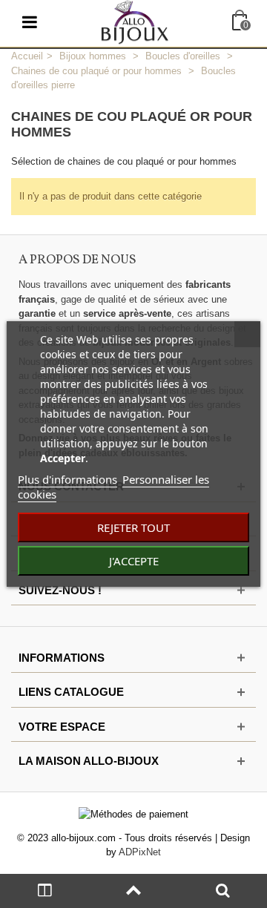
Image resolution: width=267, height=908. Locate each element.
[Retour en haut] (133, 891)
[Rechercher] (222, 891)
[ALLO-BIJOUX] (135, 21)
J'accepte (134, 560)
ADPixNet (140, 852)
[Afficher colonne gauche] (44, 891)
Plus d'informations (67, 479)
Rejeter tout (133, 527)
